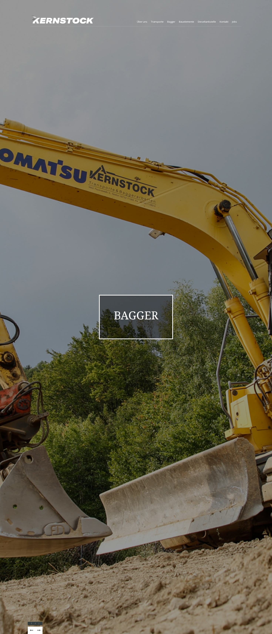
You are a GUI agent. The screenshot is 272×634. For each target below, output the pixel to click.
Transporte (157, 21)
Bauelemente (186, 21)
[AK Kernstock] (62, 19)
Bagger (171, 21)
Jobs (234, 21)
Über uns (142, 21)
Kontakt (224, 21)
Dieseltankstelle (207, 21)
